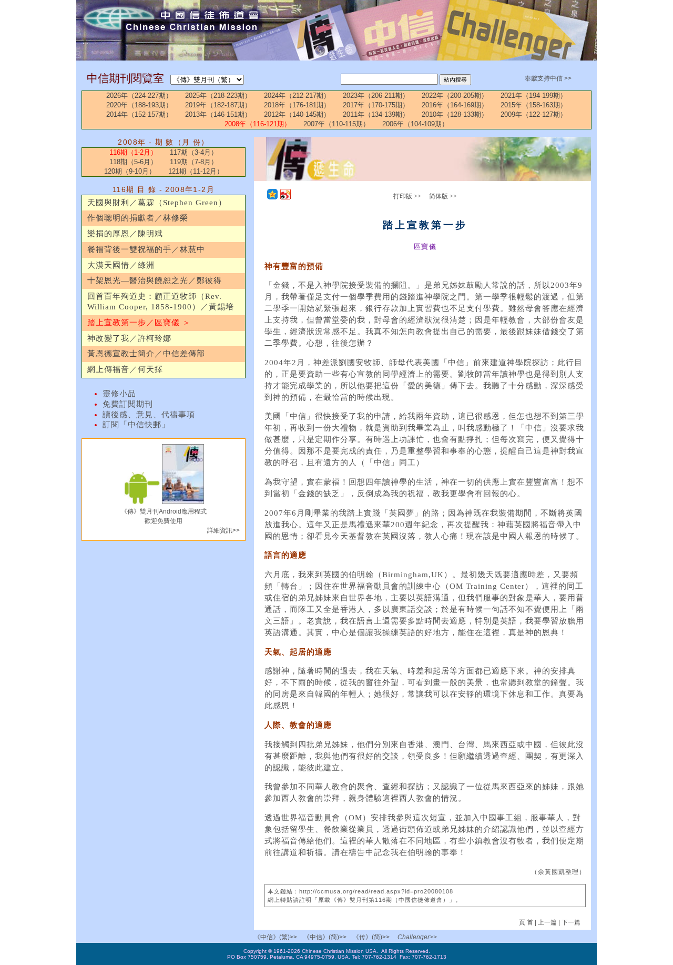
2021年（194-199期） (534, 95)
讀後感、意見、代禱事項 (149, 414)
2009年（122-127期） (534, 114)
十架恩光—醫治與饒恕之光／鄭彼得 (154, 280)
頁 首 (527, 922)
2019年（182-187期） (218, 105)
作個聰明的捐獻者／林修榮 (137, 218)
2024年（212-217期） (297, 95)
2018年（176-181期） (297, 105)
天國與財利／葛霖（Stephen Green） (157, 202)
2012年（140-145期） (297, 114)
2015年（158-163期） (534, 105)
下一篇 (571, 922)
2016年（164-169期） (455, 105)
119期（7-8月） (194, 162)
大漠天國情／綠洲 (121, 265)
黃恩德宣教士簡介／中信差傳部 (146, 353)
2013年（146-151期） (218, 114)
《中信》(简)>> (324, 937)
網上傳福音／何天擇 (125, 369)
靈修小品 (119, 393)
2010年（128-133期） (455, 114)
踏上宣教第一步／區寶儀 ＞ (139, 322)
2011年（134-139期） (376, 114)
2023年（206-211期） (376, 95)
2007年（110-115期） (336, 124)
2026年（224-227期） (139, 95)
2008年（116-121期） (258, 124)
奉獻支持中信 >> (548, 78)
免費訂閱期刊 (128, 404)
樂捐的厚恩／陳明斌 (125, 233)
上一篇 (547, 922)
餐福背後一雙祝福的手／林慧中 (146, 249)
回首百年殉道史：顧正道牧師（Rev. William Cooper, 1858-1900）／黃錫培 (160, 301)
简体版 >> (443, 196)
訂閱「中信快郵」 (136, 424)
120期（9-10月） (130, 171)
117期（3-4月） (194, 152)
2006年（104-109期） (415, 124)
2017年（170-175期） (376, 105)
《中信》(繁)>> (275, 937)
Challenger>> (417, 937)
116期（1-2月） (133, 152)
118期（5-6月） (133, 162)
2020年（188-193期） (139, 105)
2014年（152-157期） (139, 114)
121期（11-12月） (195, 171)
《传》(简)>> (371, 937)
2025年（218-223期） (218, 95)
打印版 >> (407, 196)
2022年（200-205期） (455, 95)
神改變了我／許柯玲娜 (129, 338)
